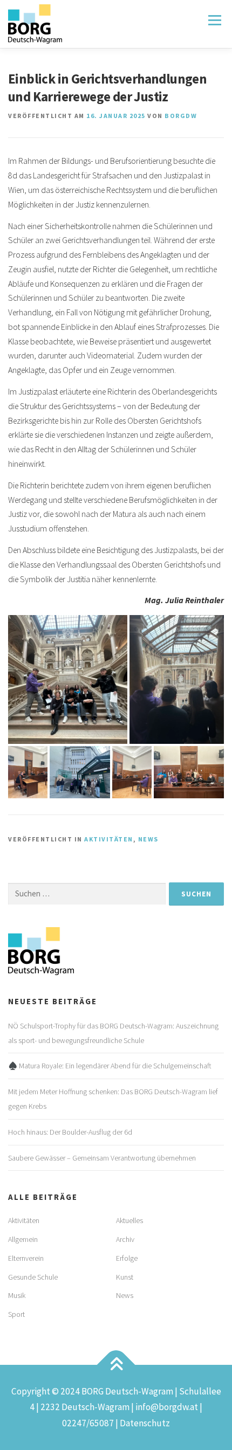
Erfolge (127, 1258)
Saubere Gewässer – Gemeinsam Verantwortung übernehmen (102, 1158)
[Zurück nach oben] (116, 1365)
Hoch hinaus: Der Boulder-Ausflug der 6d (70, 1132)
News (148, 839)
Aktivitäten (108, 839)
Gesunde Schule (33, 1277)
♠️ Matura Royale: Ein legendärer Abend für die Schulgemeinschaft (109, 1066)
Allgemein (23, 1239)
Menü (214, 20)
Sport (16, 1314)
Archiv (125, 1239)
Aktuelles (129, 1220)
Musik (16, 1295)
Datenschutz (145, 1423)
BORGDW (181, 116)
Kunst (124, 1277)
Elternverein (26, 1258)
